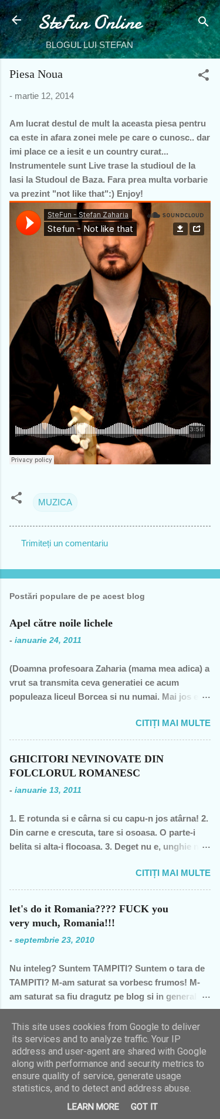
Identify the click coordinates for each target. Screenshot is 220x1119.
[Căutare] (204, 24)
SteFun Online (89, 22)
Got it (144, 1106)
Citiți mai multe (173, 723)
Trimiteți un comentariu (64, 543)
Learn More (93, 1106)
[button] (204, 77)
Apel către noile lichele (61, 623)
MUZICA (55, 502)
